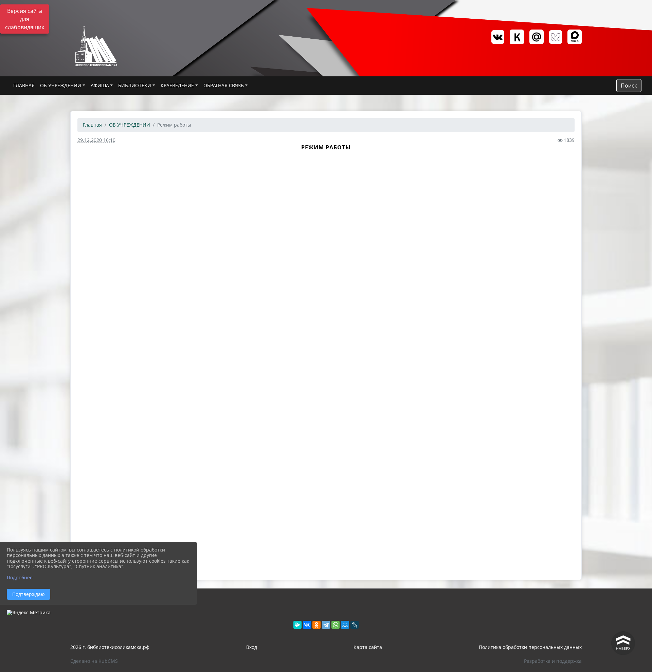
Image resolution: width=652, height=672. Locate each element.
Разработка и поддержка (553, 661)
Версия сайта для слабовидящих (24, 19)
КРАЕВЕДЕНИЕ (177, 85)
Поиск (629, 85)
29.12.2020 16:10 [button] (96, 140)
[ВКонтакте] (307, 625)
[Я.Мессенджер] (297, 625)
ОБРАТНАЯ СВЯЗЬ (223, 85)
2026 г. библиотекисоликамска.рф (109, 647)
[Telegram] (326, 625)
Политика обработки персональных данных (530, 647)
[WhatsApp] (335, 625)
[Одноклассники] (316, 625)
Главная (92, 125)
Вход (251, 647)
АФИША (100, 85)
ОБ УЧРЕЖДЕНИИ (60, 85)
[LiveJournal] (354, 625)
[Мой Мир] (345, 625)
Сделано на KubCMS (94, 661)
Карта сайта (368, 647)
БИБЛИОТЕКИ (134, 85)
